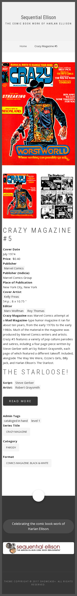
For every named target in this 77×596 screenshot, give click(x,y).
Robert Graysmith (27, 387)
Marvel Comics (14, 268)
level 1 (35, 421)
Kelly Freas (11, 296)
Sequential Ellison (38, 17)
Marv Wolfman (13, 311)
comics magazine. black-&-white (27, 463)
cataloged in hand (16, 421)
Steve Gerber (24, 383)
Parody (11, 447)
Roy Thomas (35, 311)
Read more (23, 402)
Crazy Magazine (16, 431)
